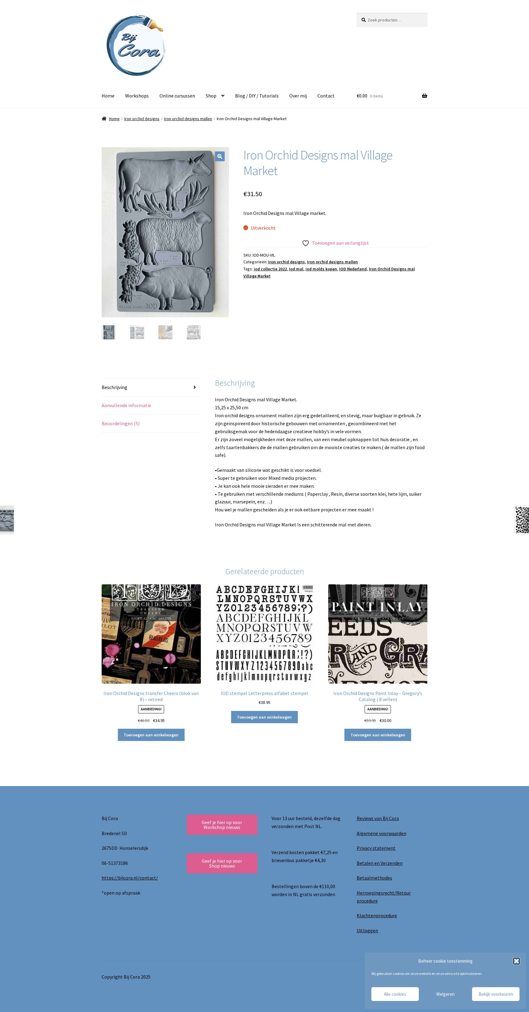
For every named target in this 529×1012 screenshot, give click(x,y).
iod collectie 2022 (270, 269)
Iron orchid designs (141, 118)
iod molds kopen (321, 269)
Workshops (137, 96)
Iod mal (296, 269)
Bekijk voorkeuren (495, 994)
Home (108, 96)
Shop (211, 96)
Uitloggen (367, 930)
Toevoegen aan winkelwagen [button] (151, 735)
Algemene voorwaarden (381, 833)
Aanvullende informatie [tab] (126, 405)
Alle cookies (395, 994)
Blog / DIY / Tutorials (257, 96)
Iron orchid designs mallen (188, 118)
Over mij (298, 96)
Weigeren (445, 994)
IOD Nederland (353, 269)
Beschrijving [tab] (114, 387)
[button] (516, 961)
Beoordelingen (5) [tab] (121, 423)
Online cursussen (177, 96)
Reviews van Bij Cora (378, 818)
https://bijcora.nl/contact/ (130, 878)
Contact (326, 96)
